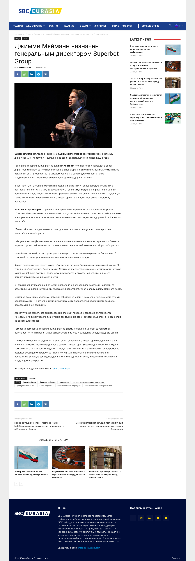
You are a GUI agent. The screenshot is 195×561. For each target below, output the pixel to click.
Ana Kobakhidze (24, 67)
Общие (84, 25)
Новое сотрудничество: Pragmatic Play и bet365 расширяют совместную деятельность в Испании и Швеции (39, 426)
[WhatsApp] (24, 74)
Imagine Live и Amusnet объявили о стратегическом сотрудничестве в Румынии (68, 474)
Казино (53, 25)
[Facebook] (17, 74)
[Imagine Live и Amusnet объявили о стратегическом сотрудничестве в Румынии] (69, 457)
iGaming (69, 25)
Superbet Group (29, 382)
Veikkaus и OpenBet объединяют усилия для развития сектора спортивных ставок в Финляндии (99, 426)
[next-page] (21, 484)
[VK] (46, 74)
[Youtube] (166, 518)
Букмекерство (33, 25)
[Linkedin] (31, 74)
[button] (170, 26)
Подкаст (127, 25)
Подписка (176, 558)
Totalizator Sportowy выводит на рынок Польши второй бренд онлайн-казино (105, 474)
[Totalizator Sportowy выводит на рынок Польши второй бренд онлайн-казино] (106, 457)
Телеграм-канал (60, 368)
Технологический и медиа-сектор (98, 386)
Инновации (64, 382)
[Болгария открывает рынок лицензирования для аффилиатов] (31, 457)
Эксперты (100, 25)
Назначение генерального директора (88, 382)
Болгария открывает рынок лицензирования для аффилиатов (144, 49)
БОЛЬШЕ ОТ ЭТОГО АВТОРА (53, 440)
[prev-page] (16, 484)
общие (28, 34)
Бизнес (37, 34)
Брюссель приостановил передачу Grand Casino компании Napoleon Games (146, 117)
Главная (17, 25)
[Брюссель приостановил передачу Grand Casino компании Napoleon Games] (173, 118)
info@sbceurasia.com (89, 547)
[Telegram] (38, 74)
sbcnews (32, 378)
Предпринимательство (25, 386)
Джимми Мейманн (47, 382)
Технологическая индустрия (68, 386)
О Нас (115, 25)
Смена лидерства (46, 386)
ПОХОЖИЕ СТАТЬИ (25, 440)
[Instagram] (141, 518)
